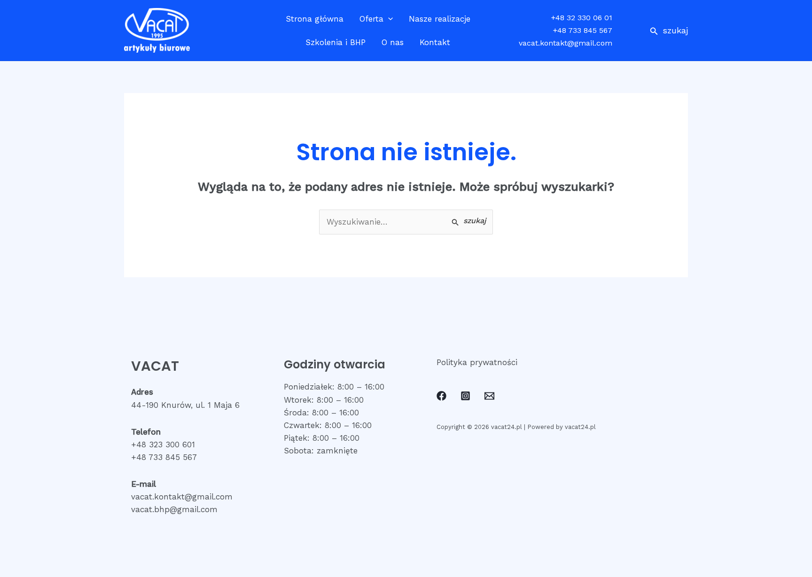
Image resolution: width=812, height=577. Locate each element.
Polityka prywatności (477, 362)
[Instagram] (465, 396)
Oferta (371, 18)
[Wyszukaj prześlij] (469, 221)
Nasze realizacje (439, 18)
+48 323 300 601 (163, 444)
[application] (388, 19)
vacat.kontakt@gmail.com (565, 43)
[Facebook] (441, 396)
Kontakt (435, 42)
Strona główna (315, 18)
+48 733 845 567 (582, 30)
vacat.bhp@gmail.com (174, 509)
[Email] (489, 396)
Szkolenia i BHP (335, 42)
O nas (393, 42)
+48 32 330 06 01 (581, 17)
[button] (669, 30)
